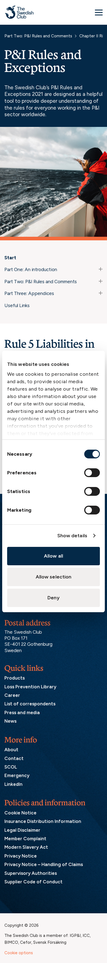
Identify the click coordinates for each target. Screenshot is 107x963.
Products (14, 678)
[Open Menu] (99, 12)
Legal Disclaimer (22, 830)
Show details (72, 536)
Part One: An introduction (30, 269)
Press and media (22, 712)
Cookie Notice (20, 813)
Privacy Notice (20, 856)
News (10, 721)
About (11, 749)
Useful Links (17, 305)
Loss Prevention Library (30, 686)
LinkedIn (13, 784)
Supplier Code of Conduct (33, 881)
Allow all (53, 556)
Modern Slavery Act (26, 847)
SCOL (10, 767)
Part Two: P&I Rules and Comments (38, 36)
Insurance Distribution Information (42, 821)
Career (12, 695)
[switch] (92, 472)
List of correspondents (29, 703)
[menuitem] (53, 259)
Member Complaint (25, 838)
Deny (53, 598)
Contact (14, 758)
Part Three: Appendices (29, 293)
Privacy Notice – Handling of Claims (43, 864)
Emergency (16, 775)
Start (10, 257)
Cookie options (18, 952)
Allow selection (54, 577)
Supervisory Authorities (30, 873)
